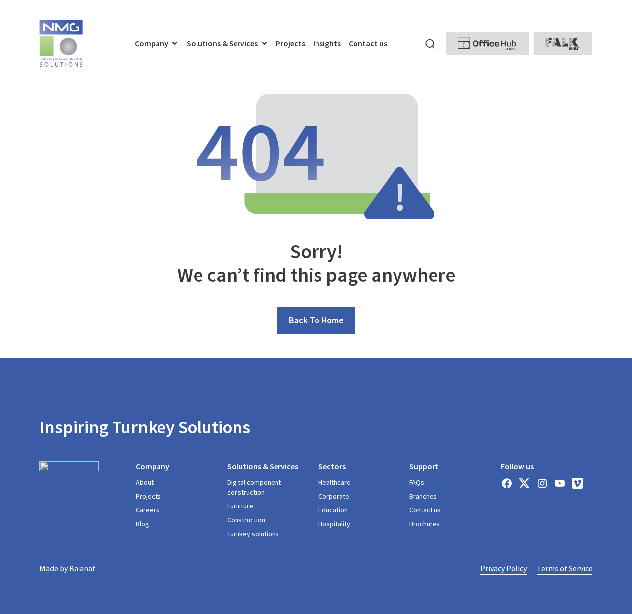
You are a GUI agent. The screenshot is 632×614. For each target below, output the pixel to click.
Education (333, 509)
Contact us (425, 509)
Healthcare (334, 482)
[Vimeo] (578, 483)
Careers (147, 509)
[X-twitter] (524, 483)
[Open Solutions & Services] (264, 43)
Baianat (82, 568)
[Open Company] (175, 43)
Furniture (240, 505)
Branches (423, 496)
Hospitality (334, 523)
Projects (148, 496)
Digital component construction (254, 487)
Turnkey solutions (253, 533)
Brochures (424, 523)
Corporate (333, 496)
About (145, 482)
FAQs (416, 482)
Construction (246, 519)
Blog (142, 523)
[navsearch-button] (430, 43)
